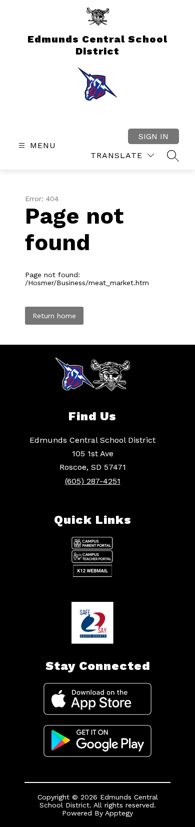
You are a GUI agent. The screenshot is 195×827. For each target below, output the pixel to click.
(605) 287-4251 (92, 481)
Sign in (153, 136)
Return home (54, 316)
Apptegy (119, 813)
